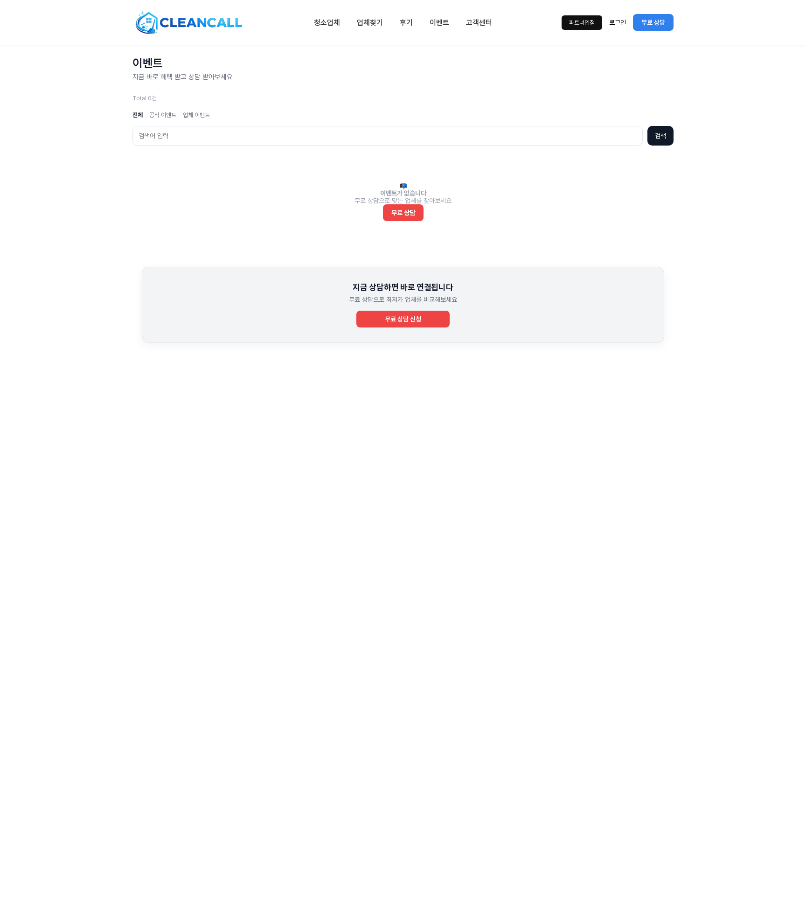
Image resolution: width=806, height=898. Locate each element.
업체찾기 (370, 22)
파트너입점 (582, 22)
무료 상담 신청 (403, 319)
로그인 (617, 22)
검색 (660, 135)
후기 (406, 22)
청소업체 (327, 22)
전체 (137, 114)
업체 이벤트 (196, 114)
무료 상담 (653, 22)
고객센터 (479, 22)
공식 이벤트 (162, 114)
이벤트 (439, 22)
